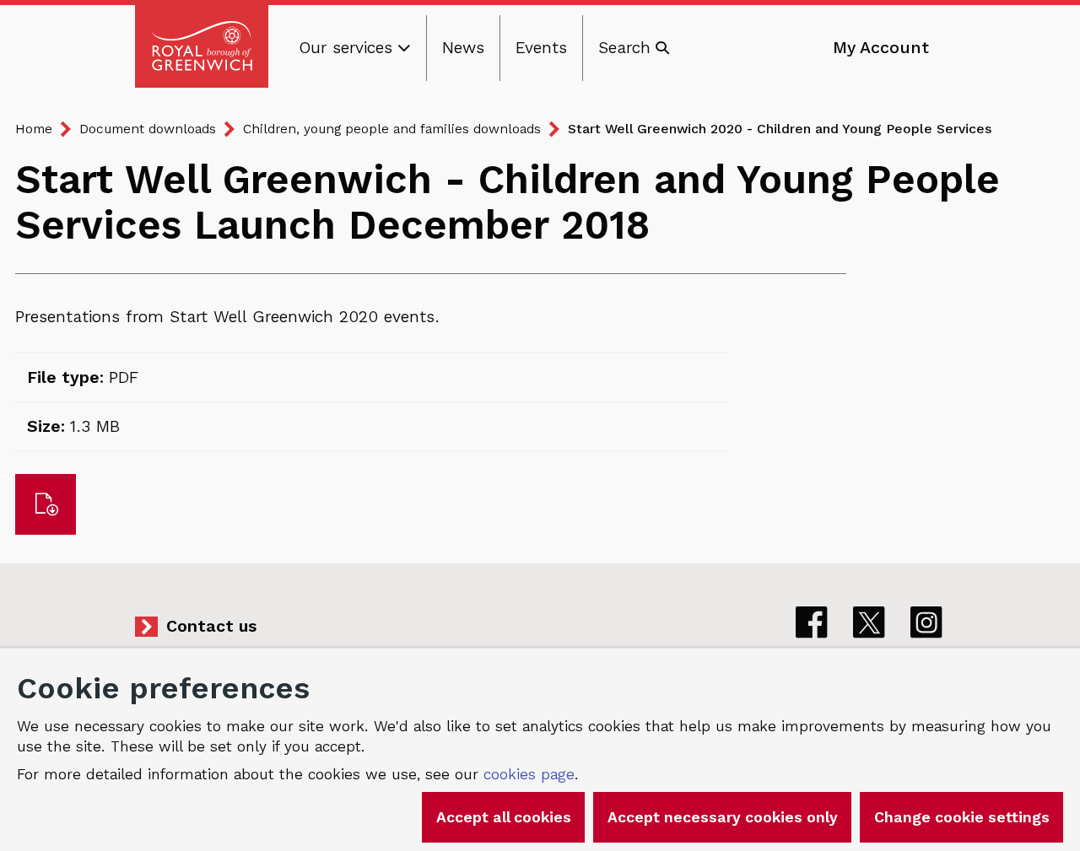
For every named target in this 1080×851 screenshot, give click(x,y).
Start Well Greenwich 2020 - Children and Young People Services (779, 129)
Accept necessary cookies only (723, 817)
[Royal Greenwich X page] (869, 622)
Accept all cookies (503, 817)
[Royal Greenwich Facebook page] (811, 622)
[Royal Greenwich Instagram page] (926, 622)
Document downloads (147, 129)
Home (33, 129)
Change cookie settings (962, 817)
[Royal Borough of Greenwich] (201, 46)
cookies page (529, 774)
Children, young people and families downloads (392, 129)
